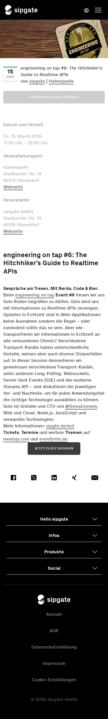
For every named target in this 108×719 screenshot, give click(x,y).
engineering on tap (34, 295)
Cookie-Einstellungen (54, 679)
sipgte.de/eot (60, 426)
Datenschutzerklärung (54, 647)
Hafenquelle (61, 81)
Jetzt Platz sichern (54, 448)
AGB (54, 630)
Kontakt (54, 614)
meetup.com (16, 439)
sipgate (37, 81)
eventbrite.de (53, 439)
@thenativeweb (81, 406)
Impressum (54, 663)
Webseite (13, 187)
